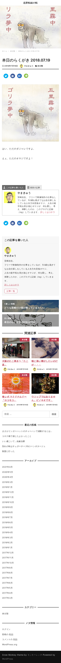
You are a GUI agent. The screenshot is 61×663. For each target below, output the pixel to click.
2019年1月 (7, 487)
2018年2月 (7, 542)
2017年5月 (7, 588)
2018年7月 (7, 517)
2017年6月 (7, 583)
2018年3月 (7, 537)
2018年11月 (8, 497)
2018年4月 (7, 532)
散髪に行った (8, 451)
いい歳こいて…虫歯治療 (13, 441)
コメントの (9, 639)
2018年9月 (7, 507)
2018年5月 (7, 527)
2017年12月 (8, 552)
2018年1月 (7, 547)
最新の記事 (35, 187)
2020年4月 (7, 477)
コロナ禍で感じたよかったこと (16, 436)
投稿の (7, 634)
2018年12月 (8, 492)
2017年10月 (8, 562)
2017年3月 (7, 598)
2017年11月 (7, 557)
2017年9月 (7, 567)
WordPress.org (9, 644)
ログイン (6, 629)
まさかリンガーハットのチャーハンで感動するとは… (27, 431)
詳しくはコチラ (47, 212)
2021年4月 (7, 467)
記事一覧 (11, 291)
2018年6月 (7, 522)
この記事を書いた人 (15, 187)
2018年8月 (7, 512)
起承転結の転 (30, 2)
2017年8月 (7, 572)
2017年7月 (7, 578)
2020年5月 (7, 472)
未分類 (40, 66)
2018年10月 (8, 502)
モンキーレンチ (35, 655)
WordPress (7, 659)
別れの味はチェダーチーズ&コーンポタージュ (24, 446)
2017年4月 (7, 593)
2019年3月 (7, 482)
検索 (54, 414)
